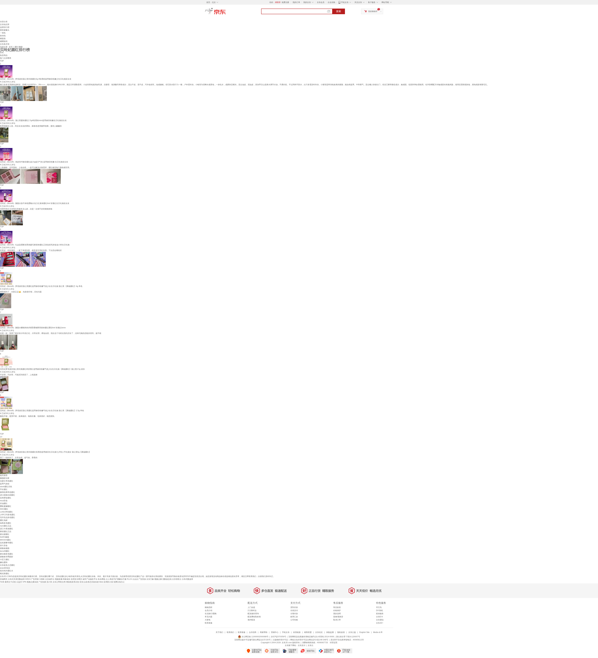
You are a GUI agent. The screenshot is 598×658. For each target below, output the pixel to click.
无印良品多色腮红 (7, 517)
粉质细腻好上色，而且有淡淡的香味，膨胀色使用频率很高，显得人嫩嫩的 (31, 126)
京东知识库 (4, 24)
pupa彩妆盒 (5, 568)
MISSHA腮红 (5, 540)
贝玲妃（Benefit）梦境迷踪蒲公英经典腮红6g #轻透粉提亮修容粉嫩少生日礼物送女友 (35, 79)
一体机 (3, 33)
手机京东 (345, 2)
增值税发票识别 (72, 582)
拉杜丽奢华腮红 (6, 543)
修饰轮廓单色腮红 (7, 492)
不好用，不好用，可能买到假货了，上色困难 (18, 375)
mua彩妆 (3, 501)
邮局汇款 (294, 617)
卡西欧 (42, 579)
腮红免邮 (3, 520)
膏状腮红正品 (5, 531)
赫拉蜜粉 (3, 562)
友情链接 (297, 632)
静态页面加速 (93, 582)
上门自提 (251, 607)
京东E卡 (379, 617)
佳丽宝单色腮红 (6, 481)
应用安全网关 (76, 579)
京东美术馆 (4, 44)
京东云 (310, 645)
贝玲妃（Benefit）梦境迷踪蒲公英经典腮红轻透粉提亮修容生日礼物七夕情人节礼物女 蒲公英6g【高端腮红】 (45, 452)
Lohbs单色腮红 (6, 512)
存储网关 (3, 579)
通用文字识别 (10, 582)
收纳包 (3, 36)
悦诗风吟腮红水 (6, 571)
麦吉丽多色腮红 (6, 554)
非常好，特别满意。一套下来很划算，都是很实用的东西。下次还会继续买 (31, 250)
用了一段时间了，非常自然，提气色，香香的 (18, 458)
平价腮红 (3, 489)
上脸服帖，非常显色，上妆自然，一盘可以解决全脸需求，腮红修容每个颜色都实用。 (35, 167)
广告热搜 (42, 582)
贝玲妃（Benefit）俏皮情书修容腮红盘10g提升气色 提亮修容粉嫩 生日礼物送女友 (34, 162)
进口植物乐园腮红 (7, 495)
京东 (226, 12)
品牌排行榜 (4, 27)
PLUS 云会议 (132, 579)
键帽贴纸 (3, 41)
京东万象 (150, 579)
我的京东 (307, 2)
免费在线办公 (119, 582)
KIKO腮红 (4, 509)
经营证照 (333, 642)
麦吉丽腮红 (4, 534)
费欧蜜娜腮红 (5, 506)
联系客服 (208, 623)
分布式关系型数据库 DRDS (19, 579)
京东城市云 (50, 579)
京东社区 (319, 632)
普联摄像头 (4, 30)
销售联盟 (308, 632)
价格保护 (337, 610)
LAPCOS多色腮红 (7, 515)
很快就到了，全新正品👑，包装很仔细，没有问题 (21, 292)
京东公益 (352, 632)
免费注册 (285, 2)
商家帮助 (263, 632)
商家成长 (66, 579)
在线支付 (294, 610)
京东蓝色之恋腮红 (7, 565)
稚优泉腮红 (4, 573)
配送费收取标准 (254, 617)
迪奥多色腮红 (5, 523)
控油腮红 (3, 503)
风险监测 (330, 632)
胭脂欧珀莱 (4, 478)
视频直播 (58, 579)
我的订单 (296, 2)
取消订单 (337, 620)
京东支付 (301, 645)
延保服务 (380, 614)
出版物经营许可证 (280, 640)
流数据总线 (167, 579)
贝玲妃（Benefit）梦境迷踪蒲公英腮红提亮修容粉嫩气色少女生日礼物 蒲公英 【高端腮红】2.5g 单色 (42, 410)
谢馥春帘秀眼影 (6, 557)
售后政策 (337, 607)
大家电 (207, 620)
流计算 (49, 582)
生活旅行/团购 (210, 614)
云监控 (19, 582)
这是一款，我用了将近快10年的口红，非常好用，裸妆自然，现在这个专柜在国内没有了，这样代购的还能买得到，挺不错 (50, 333)
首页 (11, 47)
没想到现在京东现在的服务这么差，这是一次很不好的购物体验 (26, 209)
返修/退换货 (338, 617)
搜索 (338, 11)
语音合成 (83, 582)
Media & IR (377, 632)
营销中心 (274, 632)
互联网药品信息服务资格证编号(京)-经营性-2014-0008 (311, 637)
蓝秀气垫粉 (4, 484)
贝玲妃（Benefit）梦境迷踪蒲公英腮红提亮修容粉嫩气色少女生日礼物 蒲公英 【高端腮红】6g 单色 (41, 286)
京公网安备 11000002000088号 (254, 637)
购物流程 (208, 607)
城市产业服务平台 (90, 579)
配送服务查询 (253, 614)
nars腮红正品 (5, 526)
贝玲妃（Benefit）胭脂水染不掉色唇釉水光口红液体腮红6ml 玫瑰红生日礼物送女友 (34, 203)
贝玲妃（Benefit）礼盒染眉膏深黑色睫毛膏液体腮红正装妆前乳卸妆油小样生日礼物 (34, 245)
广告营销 (35, 579)
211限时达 (252, 610)
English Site (364, 632)
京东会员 (320, 2)
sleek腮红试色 (6, 487)
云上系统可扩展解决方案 (116, 579)
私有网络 (101, 579)
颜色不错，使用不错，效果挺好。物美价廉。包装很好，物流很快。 (28, 416)
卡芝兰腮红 (4, 559)
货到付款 (294, 607)
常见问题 (208, 617)
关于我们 (219, 632)
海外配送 (251, 620)
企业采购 (331, 2)
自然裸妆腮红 (5, 498)
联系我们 (230, 632)
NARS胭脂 (4, 537)
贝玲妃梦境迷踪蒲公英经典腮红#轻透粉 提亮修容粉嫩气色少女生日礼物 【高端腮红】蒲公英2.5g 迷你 (42, 369)
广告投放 (142, 579)
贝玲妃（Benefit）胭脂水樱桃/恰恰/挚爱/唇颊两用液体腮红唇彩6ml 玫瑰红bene (33, 328)
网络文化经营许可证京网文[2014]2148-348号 (309, 640)
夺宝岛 (379, 607)
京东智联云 (176, 579)
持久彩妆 (3, 545)
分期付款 (294, 614)
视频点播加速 (32, 582)
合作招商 (252, 632)
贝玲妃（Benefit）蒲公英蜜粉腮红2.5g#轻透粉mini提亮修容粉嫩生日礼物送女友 (33, 120)
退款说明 (337, 614)
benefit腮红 (4, 551)
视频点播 (158, 579)
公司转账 (294, 620)
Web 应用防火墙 (106, 582)
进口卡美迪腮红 (6, 529)
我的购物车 (372, 11)
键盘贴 (3, 38)
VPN (24, 582)
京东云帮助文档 (59, 582)
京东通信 (380, 620)
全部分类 (3, 22)
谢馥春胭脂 (4, 548)
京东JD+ (379, 623)
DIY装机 (379, 610)
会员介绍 (208, 610)
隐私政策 (341, 632)
